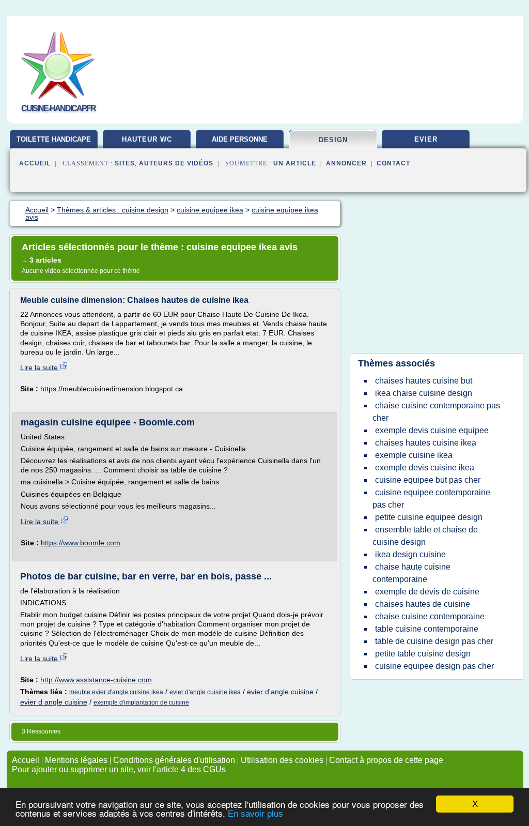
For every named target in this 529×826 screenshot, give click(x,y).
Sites (125, 163)
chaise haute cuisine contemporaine (411, 573)
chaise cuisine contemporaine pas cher (436, 411)
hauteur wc (147, 139)
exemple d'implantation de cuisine (141, 702)
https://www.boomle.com (80, 543)
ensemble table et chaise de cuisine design (425, 535)
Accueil (35, 163)
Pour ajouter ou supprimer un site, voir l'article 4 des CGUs (119, 769)
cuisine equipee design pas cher (434, 666)
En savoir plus (255, 814)
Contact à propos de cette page (386, 760)
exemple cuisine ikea (414, 455)
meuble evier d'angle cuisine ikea (116, 692)
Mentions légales (76, 760)
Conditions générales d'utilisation (174, 760)
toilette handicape (54, 139)
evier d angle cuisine (53, 702)
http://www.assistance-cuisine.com (96, 680)
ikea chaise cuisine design (423, 393)
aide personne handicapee (240, 143)
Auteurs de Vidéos (176, 163)
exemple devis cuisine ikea (424, 467)
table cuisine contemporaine (426, 628)
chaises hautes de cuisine (422, 604)
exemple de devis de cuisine (427, 591)
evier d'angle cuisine (280, 691)
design (333, 140)
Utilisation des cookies (282, 760)
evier (426, 139)
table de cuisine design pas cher (434, 641)
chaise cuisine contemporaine (430, 616)
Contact (393, 163)
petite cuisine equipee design (429, 517)
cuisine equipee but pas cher (427, 480)
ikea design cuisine (410, 554)
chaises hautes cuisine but (423, 380)
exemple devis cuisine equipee (432, 430)
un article (294, 163)
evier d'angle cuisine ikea (205, 692)
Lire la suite (40, 367)
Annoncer (346, 163)
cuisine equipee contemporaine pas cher (431, 498)
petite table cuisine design (423, 653)
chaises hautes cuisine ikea (425, 442)
